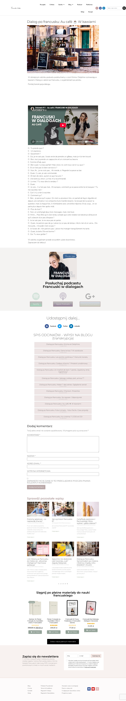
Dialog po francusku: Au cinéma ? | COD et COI (63, 417)
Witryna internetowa (38, 471)
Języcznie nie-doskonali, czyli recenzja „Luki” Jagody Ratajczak (62, 561)
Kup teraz (36, 632)
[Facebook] (100, 8)
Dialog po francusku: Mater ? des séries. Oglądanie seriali (63, 385)
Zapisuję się (96, 656)
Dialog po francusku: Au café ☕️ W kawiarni (63, 404)
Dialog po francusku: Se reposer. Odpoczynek (63, 397)
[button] (51, 326)
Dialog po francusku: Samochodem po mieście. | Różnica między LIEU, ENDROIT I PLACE (87, 562)
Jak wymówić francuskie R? (62, 520)
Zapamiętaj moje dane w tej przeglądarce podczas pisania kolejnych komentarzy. (58, 482)
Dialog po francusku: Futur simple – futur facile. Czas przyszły (63, 410)
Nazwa (31, 456)
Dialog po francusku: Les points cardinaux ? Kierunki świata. (63, 357)
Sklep (82, 12)
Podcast (79, 4)
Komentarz (33, 435)
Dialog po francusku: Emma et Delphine (63, 344)
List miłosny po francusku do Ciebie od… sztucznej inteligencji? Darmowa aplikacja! (37, 562)
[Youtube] (93, 689)
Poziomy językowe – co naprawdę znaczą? (36, 520)
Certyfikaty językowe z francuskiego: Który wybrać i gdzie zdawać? (86, 521)
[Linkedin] (103, 8)
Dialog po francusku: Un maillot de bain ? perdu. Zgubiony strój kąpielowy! (63, 371)
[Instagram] (96, 8)
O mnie (52, 4)
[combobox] (114, 8)
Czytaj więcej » (30, 537)
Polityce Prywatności (90, 667)
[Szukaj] (124, 8)
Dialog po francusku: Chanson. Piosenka (63, 391)
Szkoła (60, 4)
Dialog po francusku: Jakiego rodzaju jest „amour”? (63, 378)
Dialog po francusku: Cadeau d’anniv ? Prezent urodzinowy (63, 363)
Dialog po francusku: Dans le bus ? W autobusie (63, 351)
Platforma (89, 4)
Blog (69, 4)
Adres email (34, 463)
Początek (42, 4)
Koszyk (90, 12)
